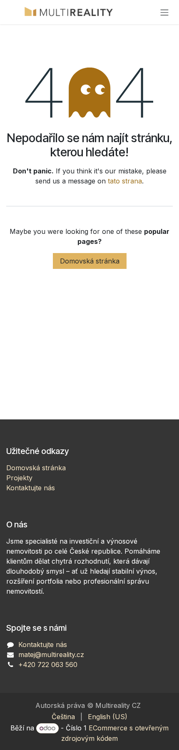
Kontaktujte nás (30, 488)
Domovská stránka (89, 261)
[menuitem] (63, 716)
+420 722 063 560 (47, 664)
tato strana (125, 181)
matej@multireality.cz (51, 654)
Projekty (19, 478)
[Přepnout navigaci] (164, 12)
